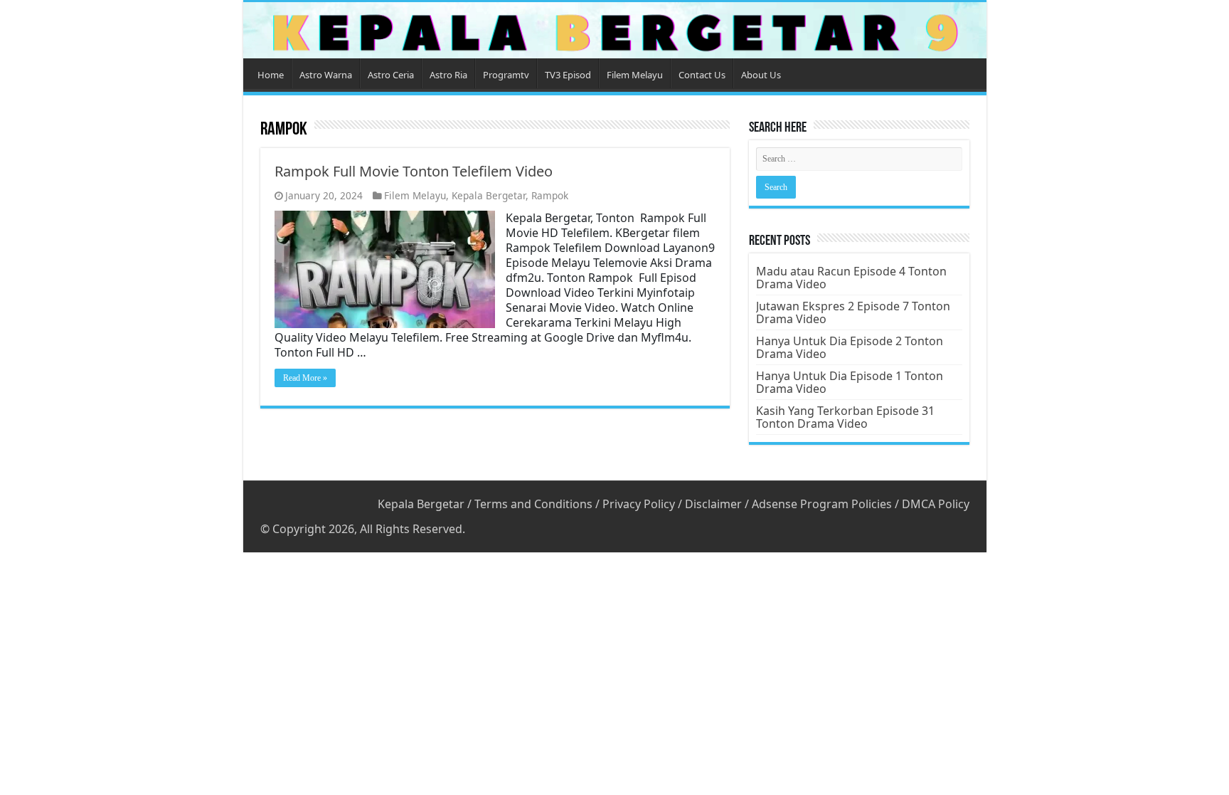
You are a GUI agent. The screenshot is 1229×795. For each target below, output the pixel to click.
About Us (761, 74)
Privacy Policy (638, 504)
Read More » (305, 378)
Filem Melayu (635, 74)
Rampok (549, 195)
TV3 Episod (568, 74)
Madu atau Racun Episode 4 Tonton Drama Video (851, 277)
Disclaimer (713, 504)
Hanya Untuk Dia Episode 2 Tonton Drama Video (849, 347)
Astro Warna (325, 74)
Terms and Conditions (533, 504)
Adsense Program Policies (822, 504)
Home (270, 74)
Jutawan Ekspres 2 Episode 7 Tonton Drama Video (853, 312)
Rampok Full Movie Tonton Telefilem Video (414, 171)
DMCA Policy (935, 504)
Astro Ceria (391, 74)
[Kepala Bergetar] (614, 30)
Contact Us (702, 74)
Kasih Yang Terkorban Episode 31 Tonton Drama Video (845, 417)
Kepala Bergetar (489, 195)
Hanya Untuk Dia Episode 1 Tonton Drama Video (849, 382)
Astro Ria (448, 74)
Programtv (506, 74)
